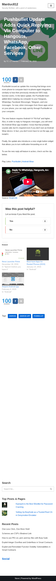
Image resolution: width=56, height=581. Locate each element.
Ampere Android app (10, 287)
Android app (25, 316)
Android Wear (28, 161)
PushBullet (38, 316)
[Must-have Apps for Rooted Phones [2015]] (38, 254)
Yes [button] (28, 221)
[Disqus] (28, 360)
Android (12, 316)
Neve (17, 578)
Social (6, 558)
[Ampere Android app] (13, 279)
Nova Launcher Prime (11, 261)
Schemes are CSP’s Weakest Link (17, 533)
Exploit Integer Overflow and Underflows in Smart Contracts (27, 542)
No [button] (28, 230)
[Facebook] (15, 80)
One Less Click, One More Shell (15, 529)
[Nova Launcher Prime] (13, 254)
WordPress (36, 578)
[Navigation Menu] (51, 5)
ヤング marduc (12, 61)
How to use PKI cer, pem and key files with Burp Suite (25, 538)
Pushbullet (16, 161)
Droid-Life (13, 198)
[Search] (51, 489)
